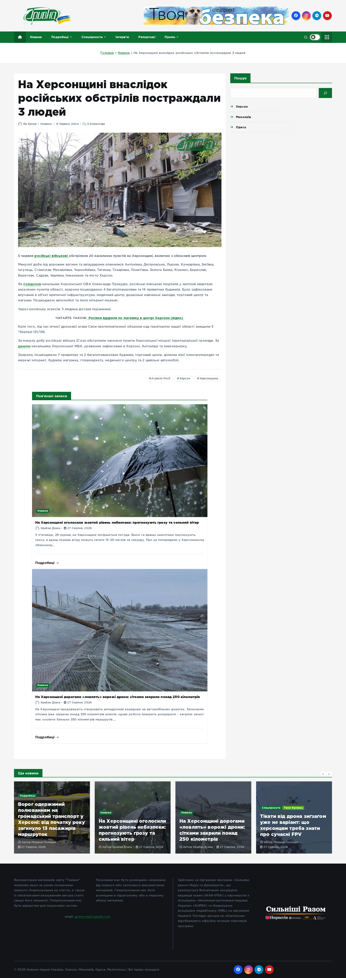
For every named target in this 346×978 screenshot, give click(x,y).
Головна (107, 53)
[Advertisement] (281, 167)
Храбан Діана (50, 528)
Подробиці (60, 37)
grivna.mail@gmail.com (92, 916)
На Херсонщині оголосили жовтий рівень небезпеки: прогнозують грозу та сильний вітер (117, 522)
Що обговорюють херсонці (303, 818)
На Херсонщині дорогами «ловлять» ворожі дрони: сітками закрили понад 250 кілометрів (117, 697)
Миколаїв (243, 117)
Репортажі (146, 37)
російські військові (51, 256)
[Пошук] (325, 93)
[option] (52, 817)
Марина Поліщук (205, 842)
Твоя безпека (212, 807)
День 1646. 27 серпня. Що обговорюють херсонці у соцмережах (293, 833)
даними (24, 346)
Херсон (184, 378)
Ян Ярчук (30, 124)
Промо (170, 37)
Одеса (241, 127)
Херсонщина (208, 378)
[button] (323, 774)
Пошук (240, 78)
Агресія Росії (160, 378)
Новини (36, 37)
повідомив (32, 284)
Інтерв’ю (122, 37)
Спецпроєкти (92, 37)
